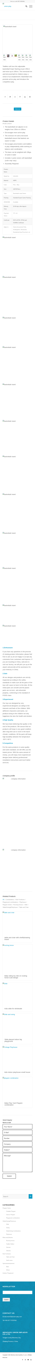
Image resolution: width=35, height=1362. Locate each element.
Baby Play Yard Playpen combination (13, 1104)
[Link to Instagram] (25, 1359)
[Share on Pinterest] (20, 96)
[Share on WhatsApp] (15, 96)
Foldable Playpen (10, 1211)
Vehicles (8, 1250)
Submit (6, 1299)
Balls (7, 1266)
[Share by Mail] (30, 96)
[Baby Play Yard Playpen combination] (17, 1088)
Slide (7, 1224)
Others (8, 1270)
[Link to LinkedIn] (31, 1359)
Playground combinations (13, 1218)
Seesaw (8, 1247)
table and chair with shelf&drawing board (17, 938)
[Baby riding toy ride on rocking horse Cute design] (17, 958)
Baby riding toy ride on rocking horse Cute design (15, 977)
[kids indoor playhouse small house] (17, 1058)
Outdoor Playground (8, 1273)
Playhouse (9, 1234)
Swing (7, 1227)
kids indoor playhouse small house (17, 1072)
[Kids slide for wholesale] (17, 994)
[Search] (25, 6)
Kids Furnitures (7, 1254)
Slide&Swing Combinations (13, 1231)
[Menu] (29, 6)
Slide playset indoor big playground (13, 1040)
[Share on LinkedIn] (25, 96)
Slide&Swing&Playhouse (9, 1221)
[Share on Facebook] (5, 96)
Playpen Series (7, 1208)
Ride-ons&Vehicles (8, 1237)
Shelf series (9, 1260)
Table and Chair (10, 1257)
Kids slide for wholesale (13, 1009)
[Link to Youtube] (28, 1359)
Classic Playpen (10, 1214)
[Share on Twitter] (10, 96)
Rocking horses (10, 1240)
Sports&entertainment (8, 1263)
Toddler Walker (10, 1244)
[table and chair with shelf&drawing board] (17, 923)
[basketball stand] (17, 39)
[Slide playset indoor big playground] (17, 1025)
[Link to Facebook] (22, 1359)
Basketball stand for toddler (17, 13)
